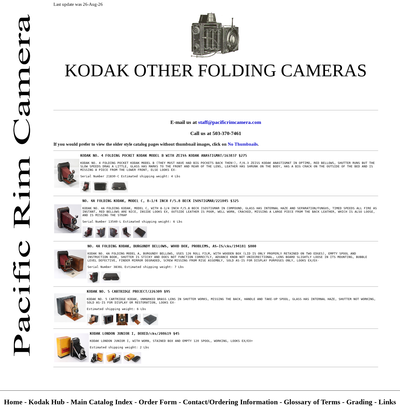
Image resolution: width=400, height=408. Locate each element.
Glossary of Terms (312, 402)
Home (14, 402)
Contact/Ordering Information (231, 402)
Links (386, 402)
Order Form (159, 402)
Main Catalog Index (101, 402)
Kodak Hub (46, 402)
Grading (360, 402)
